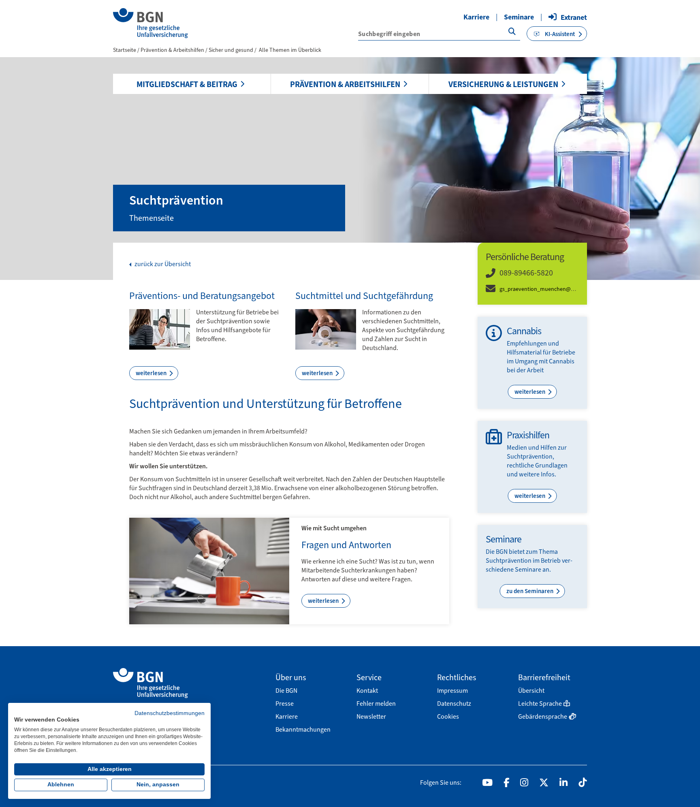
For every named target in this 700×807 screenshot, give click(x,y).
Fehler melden (376, 703)
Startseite (124, 50)
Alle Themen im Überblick (290, 50)
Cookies (448, 716)
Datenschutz (454, 703)
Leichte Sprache (540, 703)
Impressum (452, 690)
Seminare (519, 17)
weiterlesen (152, 373)
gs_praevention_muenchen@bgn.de (543, 289)
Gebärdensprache (542, 716)
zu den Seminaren (530, 591)
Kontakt (367, 690)
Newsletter (371, 716)
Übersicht (531, 690)
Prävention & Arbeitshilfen (345, 84)
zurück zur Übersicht (162, 264)
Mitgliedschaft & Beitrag (187, 84)
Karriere (476, 17)
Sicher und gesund (231, 50)
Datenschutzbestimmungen (169, 713)
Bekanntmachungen (303, 729)
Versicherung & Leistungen (503, 84)
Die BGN (286, 690)
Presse (284, 703)
